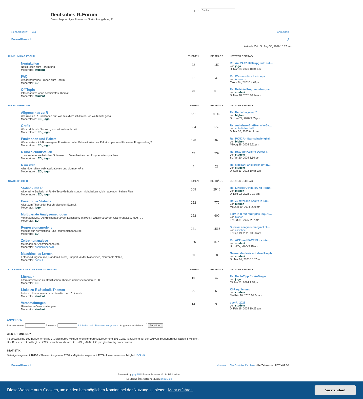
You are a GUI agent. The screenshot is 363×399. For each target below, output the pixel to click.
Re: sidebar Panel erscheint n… (250, 164)
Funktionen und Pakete (38, 139)
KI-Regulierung (240, 289)
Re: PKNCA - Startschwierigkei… (251, 138)
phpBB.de (166, 378)
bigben (239, 115)
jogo (238, 66)
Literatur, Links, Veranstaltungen (32, 269)
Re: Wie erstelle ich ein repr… (249, 76)
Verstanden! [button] (335, 390)
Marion (239, 216)
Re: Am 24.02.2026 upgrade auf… (251, 63)
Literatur (27, 277)
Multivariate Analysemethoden (44, 214)
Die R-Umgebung (19, 105)
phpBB (136, 374)
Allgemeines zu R (34, 113)
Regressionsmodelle (36, 227)
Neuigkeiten (30, 63)
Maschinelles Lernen (37, 254)
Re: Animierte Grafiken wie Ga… (251, 125)
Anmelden (14, 320)
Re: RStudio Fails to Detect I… (249, 151)
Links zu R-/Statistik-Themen (43, 290)
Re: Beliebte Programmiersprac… (251, 89)
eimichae (240, 230)
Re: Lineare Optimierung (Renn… (251, 187)
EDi (37, 82)
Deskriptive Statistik (36, 201)
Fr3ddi (141, 355)
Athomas (240, 79)
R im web (28, 165)
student (40, 69)
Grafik (25, 126)
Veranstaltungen (33, 303)
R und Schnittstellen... (38, 152)
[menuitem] (32, 32)
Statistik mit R (18, 181)
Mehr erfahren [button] (180, 390)
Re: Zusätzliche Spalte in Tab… (250, 200)
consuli (39, 259)
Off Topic (28, 90)
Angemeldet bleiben (132, 325)
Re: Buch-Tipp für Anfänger (248, 276)
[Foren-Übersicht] (29, 16)
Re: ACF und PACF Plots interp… (251, 240)
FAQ (24, 76)
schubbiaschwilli (244, 128)
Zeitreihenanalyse (34, 240)
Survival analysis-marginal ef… (250, 227)
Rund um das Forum (21, 56)
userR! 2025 (237, 302)
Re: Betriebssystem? (243, 112)
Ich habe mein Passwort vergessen (98, 325)
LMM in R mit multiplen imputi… (251, 213)
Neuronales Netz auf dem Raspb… (252, 253)
